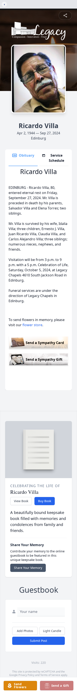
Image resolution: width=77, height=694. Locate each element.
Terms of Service (50, 675)
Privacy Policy (26, 675)
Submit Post (38, 641)
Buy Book (44, 501)
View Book (21, 501)
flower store (32, 325)
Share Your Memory (28, 568)
